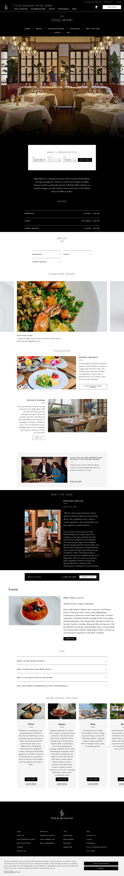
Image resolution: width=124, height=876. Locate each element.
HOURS (27, 28)
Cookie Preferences (101, 863)
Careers (20, 847)
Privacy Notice (9, 872)
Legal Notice (16, 872)
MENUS (39, 28)
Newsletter (67, 847)
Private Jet (91, 835)
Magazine (67, 843)
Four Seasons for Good (26, 839)
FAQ (68, 32)
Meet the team (92, 28)
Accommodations (38, 9)
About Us (20, 835)
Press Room (67, 835)
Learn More (31, 784)
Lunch (66, 254)
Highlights (75, 28)
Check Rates (112, 7)
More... (75, 9)
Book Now (31, 779)
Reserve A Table (87, 577)
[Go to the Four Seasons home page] (6, 7)
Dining (62, 16)
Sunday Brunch (39, 262)
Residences (91, 843)
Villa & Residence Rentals (97, 847)
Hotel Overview (21, 9)
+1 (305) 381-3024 (69, 577)
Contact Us (21, 851)
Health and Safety (24, 843)
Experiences (63, 9)
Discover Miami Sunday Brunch (93, 386)
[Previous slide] (15, 303)
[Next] (108, 745)
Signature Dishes (56, 28)
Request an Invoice (47, 835)
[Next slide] (108, 303)
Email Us (38, 437)
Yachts (89, 839)
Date (33, 157)
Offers (52, 9)
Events (57, 32)
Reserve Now (69, 638)
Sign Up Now (75, 481)
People (50, 157)
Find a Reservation (47, 839)
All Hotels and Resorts (92, 2)
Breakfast (37, 254)
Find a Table (85, 160)
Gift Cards (91, 851)
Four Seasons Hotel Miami (33, 5)
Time (64, 157)
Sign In (109, 2)
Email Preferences (47, 843)
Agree (101, 868)
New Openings (68, 839)
